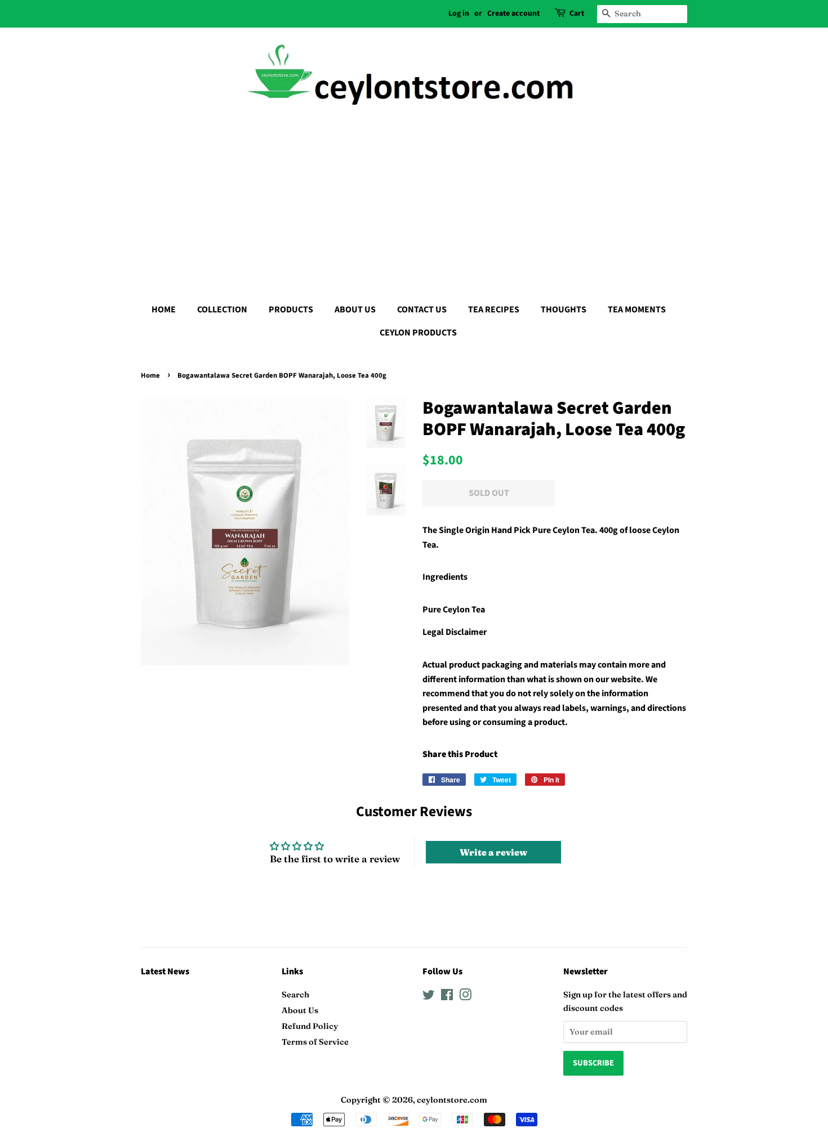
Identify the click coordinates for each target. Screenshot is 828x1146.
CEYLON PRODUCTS (418, 332)
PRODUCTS (291, 309)
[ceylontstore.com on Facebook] (446, 997)
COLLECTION (222, 309)
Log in (458, 13)
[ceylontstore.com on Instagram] (465, 997)
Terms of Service (315, 1042)
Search (295, 995)
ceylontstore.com (452, 1100)
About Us (300, 1010)
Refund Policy (310, 1026)
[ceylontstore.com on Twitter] (428, 997)
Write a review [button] (493, 852)
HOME (164, 309)
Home (150, 375)
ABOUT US (355, 309)
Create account (513, 13)
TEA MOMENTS (637, 309)
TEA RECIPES (493, 309)
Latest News (165, 971)
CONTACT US (422, 309)
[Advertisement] (414, 202)
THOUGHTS (563, 309)
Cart (576, 13)
